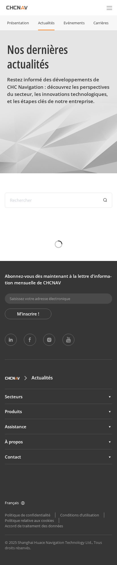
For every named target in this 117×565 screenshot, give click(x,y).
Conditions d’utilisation (79, 515)
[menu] (109, 7)
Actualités (46, 22)
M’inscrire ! (28, 314)
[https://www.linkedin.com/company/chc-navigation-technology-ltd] (10, 339)
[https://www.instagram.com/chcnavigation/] (49, 339)
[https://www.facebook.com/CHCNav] (29, 339)
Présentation (18, 22)
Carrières (100, 22)
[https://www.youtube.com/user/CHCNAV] (68, 339)
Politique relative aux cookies (29, 520)
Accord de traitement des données (34, 525)
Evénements (74, 22)
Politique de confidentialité (27, 515)
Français (12, 502)
